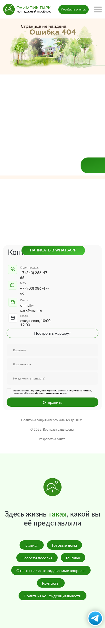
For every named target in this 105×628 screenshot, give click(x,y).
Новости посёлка (36, 557)
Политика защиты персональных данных (51, 420)
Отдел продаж (29, 267)
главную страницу (68, 92)
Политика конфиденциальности (52, 595)
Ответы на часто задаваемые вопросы (50, 570)
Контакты (51, 583)
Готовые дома (64, 545)
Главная (31, 545)
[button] (73, 9)
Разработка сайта (52, 439)
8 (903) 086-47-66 (52, 114)
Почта (24, 300)
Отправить (52, 402)
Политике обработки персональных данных (46, 393)
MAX (23, 283)
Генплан (73, 557)
